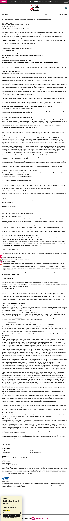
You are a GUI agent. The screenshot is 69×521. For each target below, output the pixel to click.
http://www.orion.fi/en (6, 463)
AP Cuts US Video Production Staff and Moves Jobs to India (45, 1)
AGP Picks (3, 1)
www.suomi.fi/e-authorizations (44, 379)
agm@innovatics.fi (12, 322)
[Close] (21, 497)
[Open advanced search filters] (60, 14)
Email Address (6, 510)
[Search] (57, 14)
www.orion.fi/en (60, 67)
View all (66, 1)
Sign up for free (11, 515)
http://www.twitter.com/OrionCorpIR (9, 464)
